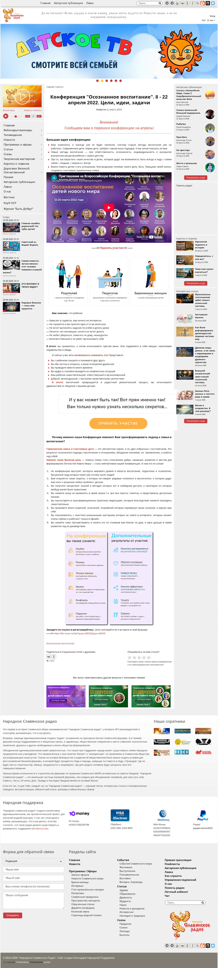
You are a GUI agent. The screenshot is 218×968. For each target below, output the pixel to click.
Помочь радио (184, 185)
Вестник (9, 197)
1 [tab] (97, 81)
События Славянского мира (136, 863)
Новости (9, 139)
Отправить (12, 915)
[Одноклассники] (54, 656)
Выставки (125, 878)
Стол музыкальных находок (87, 889)
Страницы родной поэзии (86, 915)
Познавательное (129, 874)
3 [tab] (106, 81)
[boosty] (202, 3)
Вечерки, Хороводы (131, 882)
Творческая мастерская (19, 159)
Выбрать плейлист (33, 110)
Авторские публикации (68, 3)
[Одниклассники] (187, 3)
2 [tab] (102, 81)
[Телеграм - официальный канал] (167, 3)
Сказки (124, 927)
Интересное (126, 912)
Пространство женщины (85, 900)
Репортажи (77, 893)
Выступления (127, 871)
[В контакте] (182, 3)
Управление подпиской (180, 880)
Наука (123, 905)
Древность (126, 897)
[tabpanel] (109, 51)
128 (27, 116)
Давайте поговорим (82, 908)
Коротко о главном (16, 163)
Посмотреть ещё (196, 177)
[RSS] (197, 3)
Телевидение (13, 135)
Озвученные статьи (82, 904)
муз (39, 116)
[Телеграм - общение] (172, 3)
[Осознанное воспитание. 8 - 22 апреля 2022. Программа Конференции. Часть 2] (152, 696)
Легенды (125, 931)
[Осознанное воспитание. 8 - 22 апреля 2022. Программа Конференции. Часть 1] (109, 696)
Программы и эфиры (18, 144)
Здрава (124, 890)
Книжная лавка (80, 911)
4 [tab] (111, 81)
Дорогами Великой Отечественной (17, 170)
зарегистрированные (161, 662)
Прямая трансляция (178, 860)
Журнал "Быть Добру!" (18, 208)
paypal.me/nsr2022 (203, 828)
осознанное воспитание (61, 643)
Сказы (8, 154)
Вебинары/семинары (18, 130)
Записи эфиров (80, 875)
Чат (204, 20)
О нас (7, 191)
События (123, 860)
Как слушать (173, 876)
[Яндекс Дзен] (192, 3)
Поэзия (8, 177)
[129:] (109, 51)
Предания (125, 924)
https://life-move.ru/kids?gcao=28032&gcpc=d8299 (79, 633)
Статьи (8, 149)
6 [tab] (120, 81)
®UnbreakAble (36, 962)
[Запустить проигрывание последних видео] (22, 96)
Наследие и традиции (132, 915)
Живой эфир (9, 110)
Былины (124, 935)
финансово (42, 828)
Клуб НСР (10, 203)
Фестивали (126, 867)
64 (33, 116)
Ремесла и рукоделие (132, 908)
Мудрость (125, 901)
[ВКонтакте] (48, 656)
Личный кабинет (176, 892)
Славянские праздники (84, 897)
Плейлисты (172, 864)
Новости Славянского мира (87, 878)
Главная (45, 3)
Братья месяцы (80, 882)
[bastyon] (213, 3)
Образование (127, 894)
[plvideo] (208, 3)
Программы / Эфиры (83, 871)
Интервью (77, 886)
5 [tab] (116, 81)
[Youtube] (177, 3)
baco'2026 (11, 962)
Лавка (90, 3)
